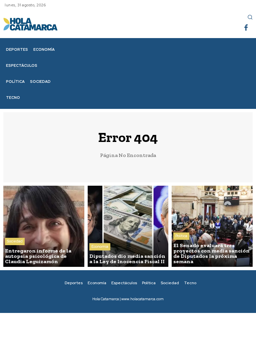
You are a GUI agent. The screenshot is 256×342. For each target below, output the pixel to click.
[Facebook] (246, 28)
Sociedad (15, 241)
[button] (250, 17)
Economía (99, 246)
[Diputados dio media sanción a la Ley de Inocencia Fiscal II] (128, 226)
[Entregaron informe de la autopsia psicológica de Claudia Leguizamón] (43, 226)
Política (181, 235)
